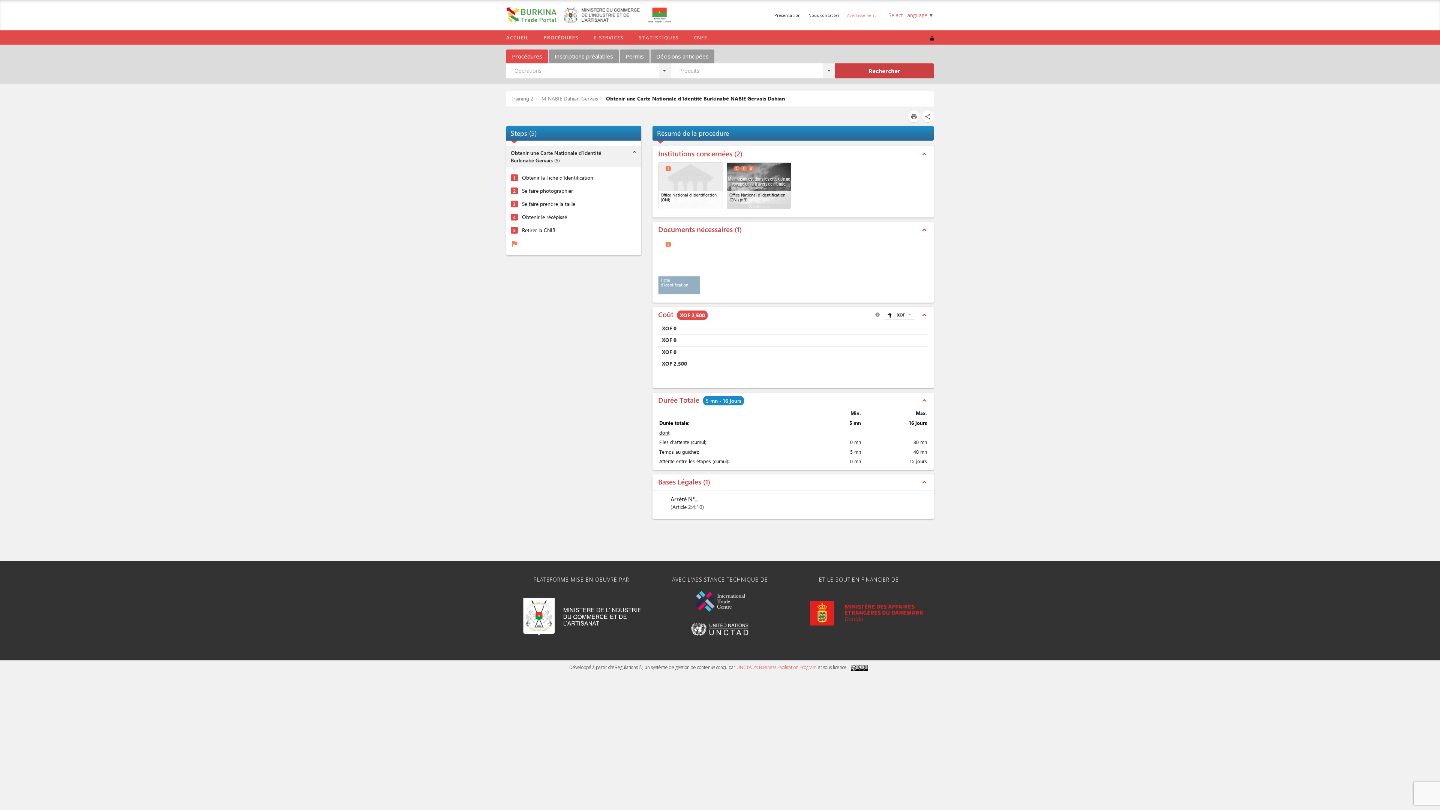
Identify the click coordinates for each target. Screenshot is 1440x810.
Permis (635, 56)
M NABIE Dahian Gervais (569, 98)
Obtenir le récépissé (544, 217)
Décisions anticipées (682, 56)
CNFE (700, 37)
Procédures (561, 37)
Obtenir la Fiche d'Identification (557, 177)
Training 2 (522, 98)
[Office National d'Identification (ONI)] (690, 185)
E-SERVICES (609, 37)
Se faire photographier (547, 191)
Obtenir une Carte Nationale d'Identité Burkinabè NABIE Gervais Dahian (694, 98)
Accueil (517, 37)
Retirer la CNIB (538, 230)
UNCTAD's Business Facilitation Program (776, 667)
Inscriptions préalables (584, 56)
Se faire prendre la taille (548, 204)
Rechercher (884, 71)
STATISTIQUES (659, 37)
